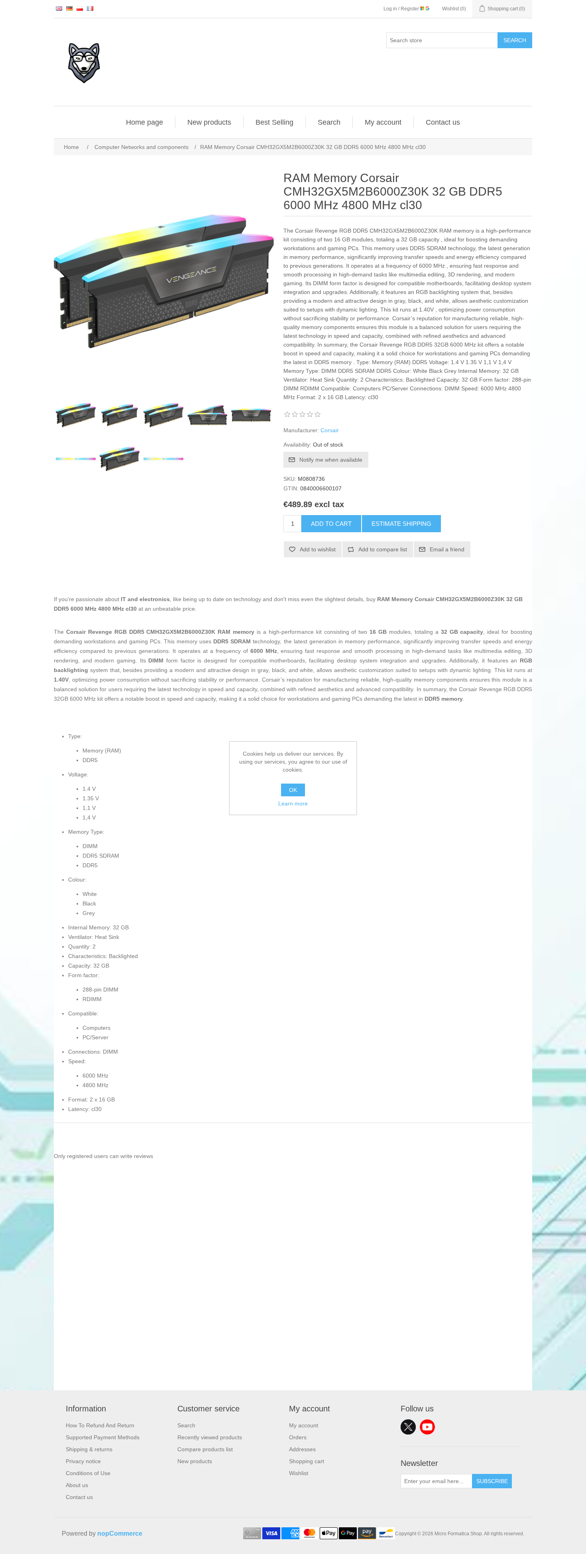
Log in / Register (401, 9)
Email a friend (447, 549)
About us (77, 1485)
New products (209, 122)
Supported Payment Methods (103, 1437)
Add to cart (331, 523)
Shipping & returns (89, 1449)
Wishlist (298, 1473)
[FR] (90, 8)
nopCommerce (119, 1533)
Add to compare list (382, 549)
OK (293, 790)
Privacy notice (83, 1461)
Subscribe (492, 1481)
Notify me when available (330, 460)
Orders (298, 1437)
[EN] (59, 8)
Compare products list (205, 1449)
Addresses (302, 1449)
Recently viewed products (209, 1437)
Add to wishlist (318, 549)
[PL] (80, 8)
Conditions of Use (88, 1473)
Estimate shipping (401, 523)
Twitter (408, 1426)
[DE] (69, 8)
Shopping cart (306, 1461)
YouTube (427, 1426)
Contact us (443, 122)
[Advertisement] (293, 1334)
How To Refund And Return (100, 1425)
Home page (144, 122)
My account (383, 122)
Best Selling (274, 122)
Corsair (330, 430)
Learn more (293, 803)
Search (514, 40)
